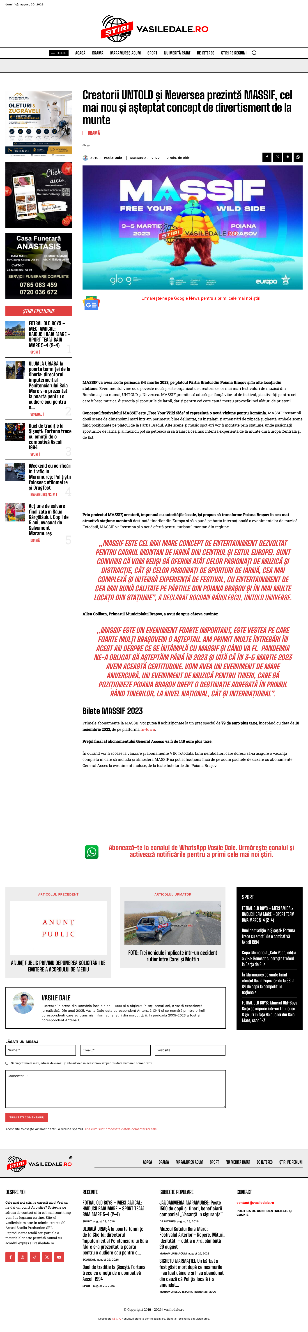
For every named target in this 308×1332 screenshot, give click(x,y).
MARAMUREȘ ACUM (42, 494)
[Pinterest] (287, 157)
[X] (277, 157)
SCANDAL (36, 414)
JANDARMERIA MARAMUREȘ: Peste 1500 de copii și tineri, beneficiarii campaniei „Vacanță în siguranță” (191, 1209)
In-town (147, 729)
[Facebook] (266, 157)
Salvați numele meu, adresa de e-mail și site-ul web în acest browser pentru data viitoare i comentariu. (82, 1063)
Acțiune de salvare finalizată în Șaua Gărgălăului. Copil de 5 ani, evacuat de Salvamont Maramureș (49, 519)
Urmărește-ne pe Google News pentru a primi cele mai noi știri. (202, 298)
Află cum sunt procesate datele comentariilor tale (121, 1129)
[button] (254, 52)
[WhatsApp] (298, 157)
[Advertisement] (193, 345)
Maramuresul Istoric (176, 1291)
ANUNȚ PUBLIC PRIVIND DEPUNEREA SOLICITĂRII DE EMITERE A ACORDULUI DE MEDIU (58, 966)
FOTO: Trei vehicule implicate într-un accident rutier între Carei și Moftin (172, 956)
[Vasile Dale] (86, 158)
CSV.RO (116, 1318)
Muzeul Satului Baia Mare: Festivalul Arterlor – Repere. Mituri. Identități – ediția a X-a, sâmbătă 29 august (192, 1238)
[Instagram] (23, 1257)
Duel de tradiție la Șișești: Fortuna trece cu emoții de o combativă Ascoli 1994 (50, 437)
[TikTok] (35, 1257)
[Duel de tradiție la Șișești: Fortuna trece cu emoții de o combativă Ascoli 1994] (15, 432)
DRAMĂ (35, 540)
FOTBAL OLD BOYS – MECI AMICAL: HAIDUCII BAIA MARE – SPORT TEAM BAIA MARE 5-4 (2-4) (49, 334)
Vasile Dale (113, 158)
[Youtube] (59, 1257)
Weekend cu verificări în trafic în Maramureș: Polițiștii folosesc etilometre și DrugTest (50, 477)
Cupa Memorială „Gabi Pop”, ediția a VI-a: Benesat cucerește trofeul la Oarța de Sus (269, 958)
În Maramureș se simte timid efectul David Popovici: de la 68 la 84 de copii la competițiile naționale (268, 983)
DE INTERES (167, 1221)
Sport (34, 352)
